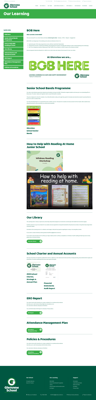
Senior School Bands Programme (56, 383)
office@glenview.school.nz (61, 1)
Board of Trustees (30, 383)
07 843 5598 (49, 1)
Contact (90, 6)
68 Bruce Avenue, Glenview (75, 1)
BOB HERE (52, 381)
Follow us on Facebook (10, 1)
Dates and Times (76, 385)
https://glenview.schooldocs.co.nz (47, 304)
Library (51, 385)
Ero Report (52, 388)
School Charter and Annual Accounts (57, 386)
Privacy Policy (76, 388)
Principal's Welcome (30, 381)
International (77, 6)
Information (75, 381)
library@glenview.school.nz (55, 233)
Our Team (50, 6)
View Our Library (32, 241)
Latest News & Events (77, 383)
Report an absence (87, 1)
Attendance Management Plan (32, 330)
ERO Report (31, 313)
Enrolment (84, 6)
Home (36, 6)
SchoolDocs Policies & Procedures (33, 353)
